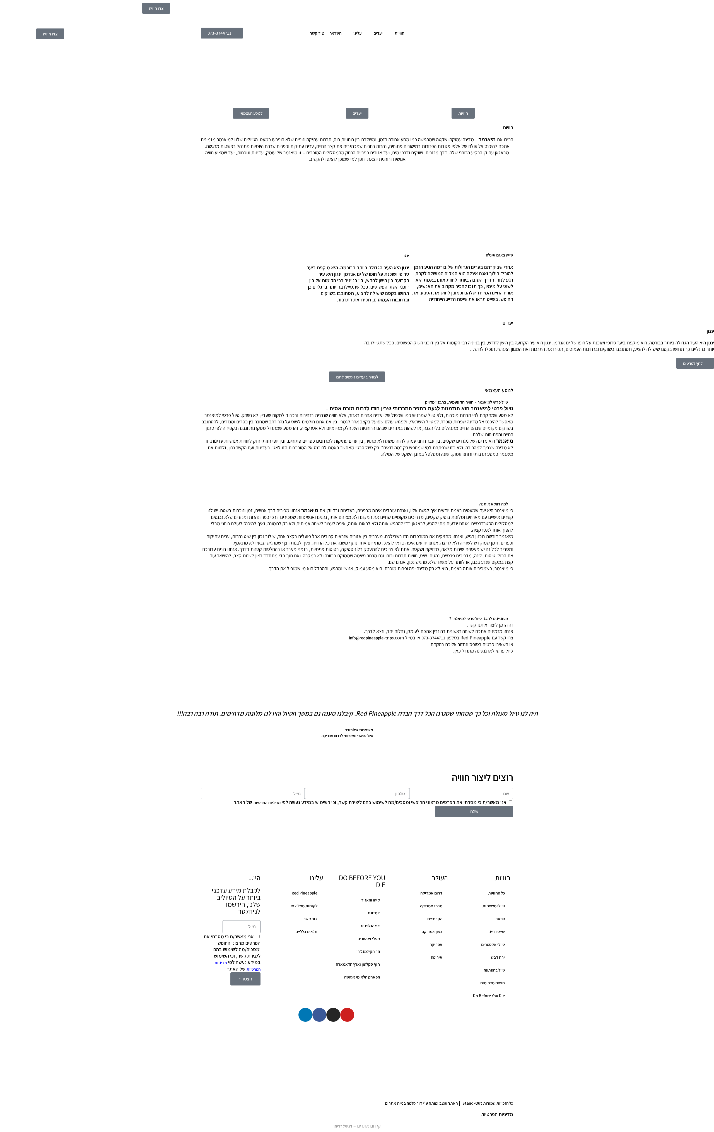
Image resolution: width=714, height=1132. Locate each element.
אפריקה (436, 944)
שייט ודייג (497, 931)
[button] (357, 402)
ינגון (405, 255)
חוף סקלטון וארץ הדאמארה (358, 964)
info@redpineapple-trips (371, 638)
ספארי (500, 918)
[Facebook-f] (319, 1015)
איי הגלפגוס (370, 925)
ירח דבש (498, 957)
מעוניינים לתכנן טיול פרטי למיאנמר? (478, 618)
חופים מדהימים (492, 982)
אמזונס (374, 912)
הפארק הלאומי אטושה (362, 977)
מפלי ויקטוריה (369, 938)
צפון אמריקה (432, 931)
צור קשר (310, 918)
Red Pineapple (304, 893)
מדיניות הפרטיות (267, 802)
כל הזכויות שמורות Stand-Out (487, 1103)
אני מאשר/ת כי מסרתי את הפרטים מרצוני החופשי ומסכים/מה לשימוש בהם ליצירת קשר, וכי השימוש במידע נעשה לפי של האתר (370, 802)
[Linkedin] (305, 1015)
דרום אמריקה (431, 893)
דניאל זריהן (343, 1126)
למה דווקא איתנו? (493, 504)
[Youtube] (347, 1015)
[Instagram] (333, 1015)
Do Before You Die (489, 995)
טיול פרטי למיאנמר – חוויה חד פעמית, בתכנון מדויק (466, 402)
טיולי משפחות (494, 905)
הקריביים (434, 918)
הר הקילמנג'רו (368, 951)
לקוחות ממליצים (304, 905)
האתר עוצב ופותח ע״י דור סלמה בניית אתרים (421, 1103)
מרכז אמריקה (431, 905)
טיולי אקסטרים (493, 944)
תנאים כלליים (306, 931)
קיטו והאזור (370, 900)
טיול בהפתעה (494, 970)
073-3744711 (433, 638)
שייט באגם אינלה (499, 255)
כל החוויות (496, 893)
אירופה (436, 957)
